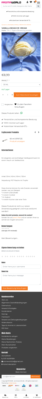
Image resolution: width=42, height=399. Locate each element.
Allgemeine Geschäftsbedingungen (14, 303)
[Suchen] (38, 6)
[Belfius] (18, 387)
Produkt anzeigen (17, 141)
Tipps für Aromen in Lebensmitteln (14, 325)
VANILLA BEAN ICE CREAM (22, 24)
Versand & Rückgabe (9, 308)
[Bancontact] (37, 387)
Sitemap (5, 314)
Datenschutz (6, 305)
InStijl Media (12, 383)
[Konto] (27, 2)
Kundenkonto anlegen (10, 336)
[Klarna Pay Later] (18, 390)
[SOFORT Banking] (11, 387)
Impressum (6, 317)
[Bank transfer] (5, 387)
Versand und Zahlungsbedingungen (14, 320)
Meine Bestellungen (9, 339)
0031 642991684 (9, 359)
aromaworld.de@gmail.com (13, 361)
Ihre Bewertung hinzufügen (14, 288)
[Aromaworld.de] (11, 2)
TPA (8, 30)
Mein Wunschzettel (9, 345)
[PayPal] (24, 390)
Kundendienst (7, 311)
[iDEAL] (31, 387)
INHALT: (5, 81)
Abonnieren (35, 376)
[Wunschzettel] (31, 2)
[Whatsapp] (21, 113)
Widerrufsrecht (7, 322)
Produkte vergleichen (9, 348)
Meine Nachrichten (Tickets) (12, 342)
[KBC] (24, 387)
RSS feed (5, 328)
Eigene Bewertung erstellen (22, 30)
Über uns (5, 300)
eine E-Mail (17, 217)
